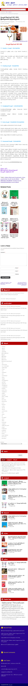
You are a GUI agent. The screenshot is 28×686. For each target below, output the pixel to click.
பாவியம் (3, 414)
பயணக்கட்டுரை (4, 411)
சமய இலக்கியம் (4, 386)
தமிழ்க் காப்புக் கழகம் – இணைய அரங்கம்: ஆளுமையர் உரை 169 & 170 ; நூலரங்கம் (17, 524)
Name (17, 267)
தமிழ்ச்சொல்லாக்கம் (15, 610)
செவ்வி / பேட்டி (4, 390)
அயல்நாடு (3, 346)
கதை (3, 370)
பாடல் (3, 412)
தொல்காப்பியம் (4, 401)
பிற (2, 415)
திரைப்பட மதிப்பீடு (5, 396)
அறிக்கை (3, 348)
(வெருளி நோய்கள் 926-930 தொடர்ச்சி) (19, 41)
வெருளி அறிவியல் (15, 179)
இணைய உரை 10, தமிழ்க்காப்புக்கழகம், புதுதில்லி (14, 220)
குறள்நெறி (3, 382)
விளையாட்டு (4, 431)
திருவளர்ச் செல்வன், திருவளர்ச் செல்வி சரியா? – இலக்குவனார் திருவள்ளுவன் (14, 237)
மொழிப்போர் (4, 430)
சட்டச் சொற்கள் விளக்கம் (11, 615)
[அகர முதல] (14, 5)
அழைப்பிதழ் (4, 351)
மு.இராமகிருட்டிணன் (5, 425)
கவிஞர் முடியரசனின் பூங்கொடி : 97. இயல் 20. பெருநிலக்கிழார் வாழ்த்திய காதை (16, 590)
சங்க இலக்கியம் (4, 385)
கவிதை (3, 377)
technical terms (20, 615)
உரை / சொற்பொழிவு (5, 366)
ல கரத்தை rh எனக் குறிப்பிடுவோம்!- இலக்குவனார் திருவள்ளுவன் (16, 543)
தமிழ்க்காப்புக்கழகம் (6, 613)
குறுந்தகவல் (4, 383)
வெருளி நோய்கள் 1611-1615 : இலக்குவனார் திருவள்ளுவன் (10, 313)
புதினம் (3, 419)
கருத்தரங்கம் (4, 372)
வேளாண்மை (4, 438)
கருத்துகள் (9, 459)
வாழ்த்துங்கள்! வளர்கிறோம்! (6, 672)
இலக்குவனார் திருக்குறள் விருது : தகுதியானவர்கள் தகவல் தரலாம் (13, 462)
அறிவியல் (7, 177)
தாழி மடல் (20, 607)
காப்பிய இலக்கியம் (5, 380)
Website (17, 274)
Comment (3, 252)
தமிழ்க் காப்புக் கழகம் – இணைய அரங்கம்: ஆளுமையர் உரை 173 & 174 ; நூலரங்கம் (17, 496)
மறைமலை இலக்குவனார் (16, 612)
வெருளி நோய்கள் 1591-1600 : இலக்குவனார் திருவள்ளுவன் (10, 335)
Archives (2, 442)
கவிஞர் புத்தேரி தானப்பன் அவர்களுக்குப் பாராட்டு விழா (11, 468)
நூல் (3, 605)
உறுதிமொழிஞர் (4, 367)
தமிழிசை (3, 393)
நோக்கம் (2, 666)
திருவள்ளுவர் (5, 610)
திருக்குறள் (4, 395)
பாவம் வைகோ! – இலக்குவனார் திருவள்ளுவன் (8, 298)
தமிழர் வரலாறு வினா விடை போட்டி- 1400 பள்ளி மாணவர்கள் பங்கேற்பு (11, 675)
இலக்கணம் (4, 358)
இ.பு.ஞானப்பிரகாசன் (6, 612)
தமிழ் (9, 610)
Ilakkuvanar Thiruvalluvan (6, 180)
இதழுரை (3, 354)
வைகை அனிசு (20, 608)
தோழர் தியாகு (10, 617)
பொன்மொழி (4, 422)
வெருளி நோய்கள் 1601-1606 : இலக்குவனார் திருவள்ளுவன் (10, 328)
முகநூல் (3, 427)
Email (16, 271)
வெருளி (9, 179)
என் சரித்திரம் (16, 617)
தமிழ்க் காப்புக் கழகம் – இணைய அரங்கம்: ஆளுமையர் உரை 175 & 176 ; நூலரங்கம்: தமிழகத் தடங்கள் (13, 465)
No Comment (5, 23)
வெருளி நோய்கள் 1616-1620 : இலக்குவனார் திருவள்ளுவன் (10, 306)
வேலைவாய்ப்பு (4, 436)
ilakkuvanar (9, 605)
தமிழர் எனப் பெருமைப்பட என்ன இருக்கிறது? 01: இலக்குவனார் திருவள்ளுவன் (6, 283)
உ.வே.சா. (23, 613)
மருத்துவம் (4, 423)
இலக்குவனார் (4, 359)
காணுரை (3, 378)
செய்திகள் (3, 388)
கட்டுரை (23, 177)
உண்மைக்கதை (4, 364)
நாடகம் (3, 403)
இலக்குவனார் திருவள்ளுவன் (8, 21)
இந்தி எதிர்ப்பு (4, 356)
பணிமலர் (3, 407)
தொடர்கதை (4, 399)
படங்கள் (3, 406)
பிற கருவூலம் (4, 417)
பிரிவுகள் (15, 459)
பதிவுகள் (3, 459)
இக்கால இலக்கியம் (5, 353)
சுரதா (20, 617)
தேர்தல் (3, 398)
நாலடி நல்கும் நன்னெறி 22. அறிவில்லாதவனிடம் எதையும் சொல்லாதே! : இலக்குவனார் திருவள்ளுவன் (22, 284)
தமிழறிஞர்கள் (4, 391)
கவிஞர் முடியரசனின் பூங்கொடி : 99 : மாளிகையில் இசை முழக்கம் (16, 576)
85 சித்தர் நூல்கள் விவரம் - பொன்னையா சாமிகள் (9, 663)
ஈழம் (2, 362)
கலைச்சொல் (4, 617)
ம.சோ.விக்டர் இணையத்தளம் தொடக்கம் (8, 669)
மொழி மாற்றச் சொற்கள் (16, 613)
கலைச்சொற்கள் (4, 179)
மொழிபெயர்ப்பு (4, 428)
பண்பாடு (3, 409)
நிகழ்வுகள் (3, 404)
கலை (3, 374)
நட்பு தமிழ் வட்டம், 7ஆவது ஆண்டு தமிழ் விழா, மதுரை (5, 236)
